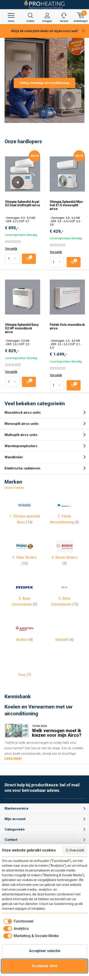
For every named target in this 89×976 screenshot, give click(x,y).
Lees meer (13, 758)
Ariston (24, 639)
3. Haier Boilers (24, 560)
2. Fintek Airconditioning (64, 519)
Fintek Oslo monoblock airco (67, 326)
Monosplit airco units (22, 424)
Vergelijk (11, 248)
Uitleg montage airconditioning (44, 83)
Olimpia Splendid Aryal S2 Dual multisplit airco (22, 203)
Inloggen (47, 21)
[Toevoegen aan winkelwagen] (29, 259)
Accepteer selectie (44, 951)
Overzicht (77, 850)
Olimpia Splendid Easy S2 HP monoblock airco (22, 328)
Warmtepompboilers (21, 446)
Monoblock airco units (23, 412)
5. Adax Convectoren (24, 601)
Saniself (64, 639)
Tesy (24, 675)
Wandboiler (14, 457)
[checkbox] (17, 921)
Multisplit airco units (21, 435)
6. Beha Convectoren (64, 601)
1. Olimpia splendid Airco (24, 519)
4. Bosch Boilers (65, 560)
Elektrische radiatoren (22, 468)
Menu (11, 21)
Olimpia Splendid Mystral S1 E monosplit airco (67, 205)
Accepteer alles (44, 966)
